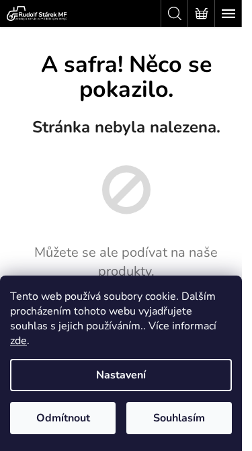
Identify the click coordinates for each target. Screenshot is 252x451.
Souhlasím (179, 418)
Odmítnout (63, 418)
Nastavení (121, 375)
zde (18, 340)
